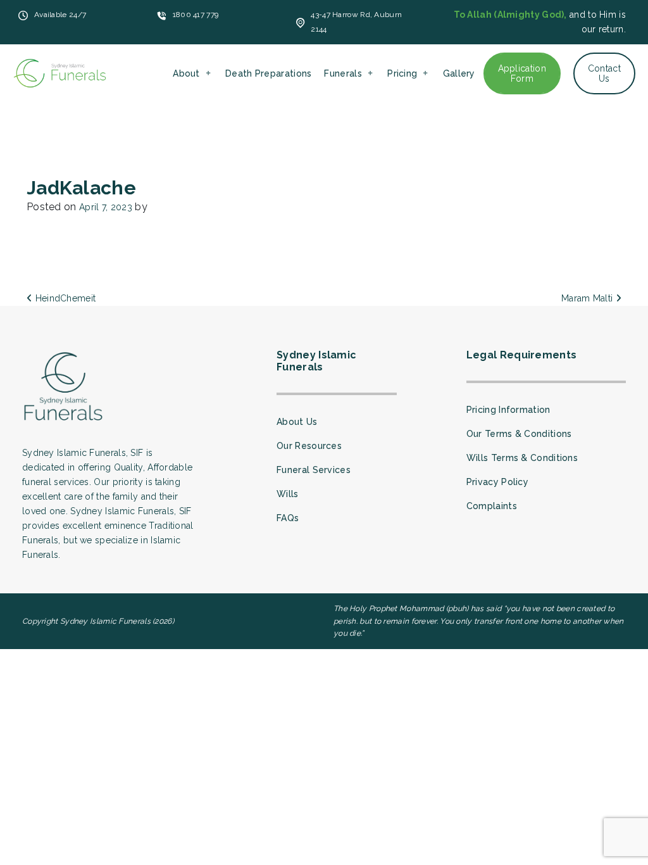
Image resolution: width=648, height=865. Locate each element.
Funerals (342, 73)
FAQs (288, 518)
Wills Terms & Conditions (522, 458)
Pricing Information (508, 410)
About (186, 73)
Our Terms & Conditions (519, 434)
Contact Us (604, 73)
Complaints (491, 506)
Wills (288, 494)
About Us (297, 422)
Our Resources (309, 446)
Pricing (402, 73)
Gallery (459, 73)
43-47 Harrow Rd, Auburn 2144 (356, 22)
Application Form (522, 73)
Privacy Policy (497, 482)
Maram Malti (588, 298)
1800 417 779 (196, 14)
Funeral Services (314, 470)
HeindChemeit (64, 298)
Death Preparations (268, 73)
